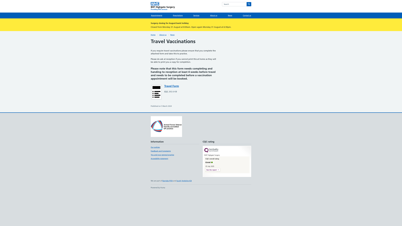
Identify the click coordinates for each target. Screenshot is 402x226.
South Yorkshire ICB (184, 181)
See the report (211, 170)
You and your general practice (162, 155)
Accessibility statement (159, 159)
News (230, 15)
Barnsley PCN (167, 181)
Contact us (247, 15)
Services (196, 15)
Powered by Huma (158, 188)
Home (153, 35)
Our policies (155, 147)
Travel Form (171, 86)
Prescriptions (178, 15)
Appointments (156, 15)
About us (213, 15)
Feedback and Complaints (161, 151)
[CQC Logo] (211, 150)
